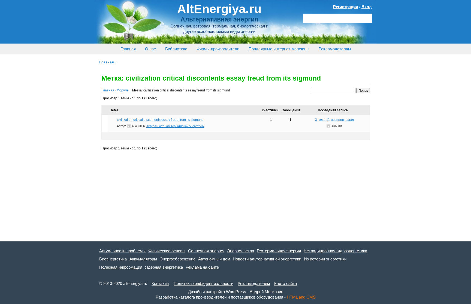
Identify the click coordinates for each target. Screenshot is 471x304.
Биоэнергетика (113, 259)
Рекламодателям (335, 49)
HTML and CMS (301, 297)
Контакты (160, 283)
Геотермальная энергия (279, 250)
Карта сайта (285, 283)
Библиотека (176, 49)
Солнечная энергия (206, 250)
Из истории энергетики (325, 259)
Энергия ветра (240, 250)
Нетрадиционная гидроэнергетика (335, 250)
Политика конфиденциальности (203, 283)
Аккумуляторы (143, 259)
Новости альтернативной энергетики (267, 259)
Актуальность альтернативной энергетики (175, 126)
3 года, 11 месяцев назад (334, 120)
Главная (128, 49)
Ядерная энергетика (164, 267)
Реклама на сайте (202, 267)
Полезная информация (120, 267)
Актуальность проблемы (122, 250)
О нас (150, 49)
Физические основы (166, 250)
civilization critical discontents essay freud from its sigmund (160, 120)
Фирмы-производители (218, 49)
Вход (366, 6)
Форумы (123, 90)
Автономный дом (214, 259)
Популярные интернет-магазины (279, 49)
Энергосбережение (177, 259)
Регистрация (345, 6)
